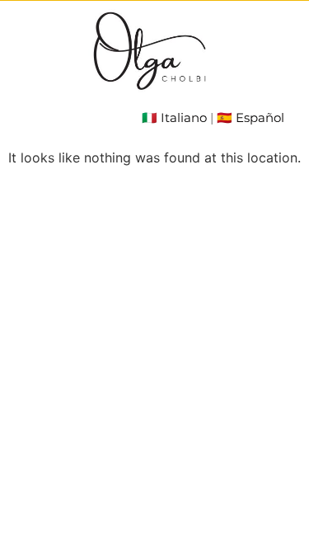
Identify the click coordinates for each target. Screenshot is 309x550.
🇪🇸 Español (250, 117)
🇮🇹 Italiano (174, 117)
